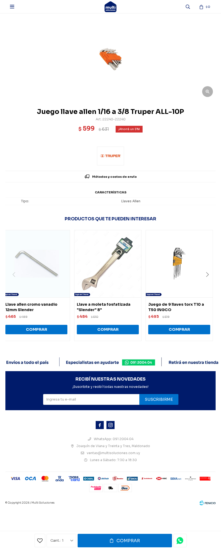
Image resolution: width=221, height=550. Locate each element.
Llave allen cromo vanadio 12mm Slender (31, 307)
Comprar (128, 541)
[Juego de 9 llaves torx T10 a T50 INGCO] (179, 263)
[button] (209, 285)
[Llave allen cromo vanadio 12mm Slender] (36, 263)
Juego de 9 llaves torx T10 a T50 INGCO (176, 307)
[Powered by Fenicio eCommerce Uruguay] (207, 503)
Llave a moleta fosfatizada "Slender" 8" (103, 307)
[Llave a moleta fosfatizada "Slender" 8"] (107, 263)
